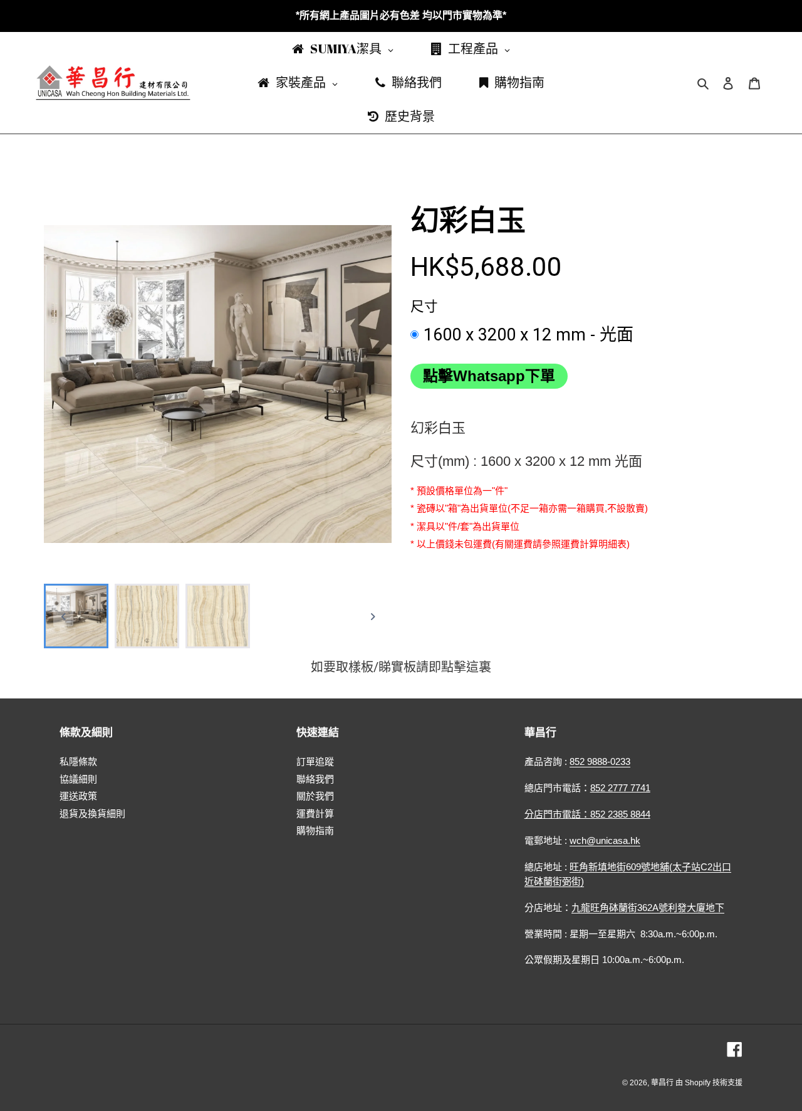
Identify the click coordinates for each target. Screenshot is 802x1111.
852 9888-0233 (600, 761)
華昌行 (663, 1082)
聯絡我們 (315, 779)
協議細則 (78, 779)
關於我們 (315, 796)
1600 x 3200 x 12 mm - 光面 (528, 335)
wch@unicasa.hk (605, 840)
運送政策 (78, 796)
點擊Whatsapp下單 (489, 375)
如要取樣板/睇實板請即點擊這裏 (401, 667)
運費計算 (315, 813)
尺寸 (424, 306)
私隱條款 (78, 761)
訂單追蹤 (315, 761)
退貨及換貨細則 (92, 813)
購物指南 (315, 830)
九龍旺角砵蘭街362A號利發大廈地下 (647, 907)
